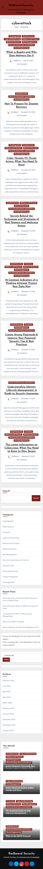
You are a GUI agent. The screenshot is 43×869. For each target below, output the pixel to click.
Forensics (28, 264)
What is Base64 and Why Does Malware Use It (21, 627)
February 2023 (8, 708)
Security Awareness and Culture (21, 45)
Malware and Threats (30, 39)
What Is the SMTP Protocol (13, 622)
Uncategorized (9, 582)
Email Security (28, 36)
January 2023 (8, 714)
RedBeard (17, 61)
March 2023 (7, 703)
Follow (6, 660)
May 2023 (6, 692)
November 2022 (9, 725)
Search (6, 491)
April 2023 (7, 697)
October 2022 (8, 731)
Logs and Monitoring (12, 39)
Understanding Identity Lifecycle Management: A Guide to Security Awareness (21, 390)
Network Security (13, 42)
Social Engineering (22, 48)
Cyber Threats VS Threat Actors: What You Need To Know (21, 161)
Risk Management (29, 42)
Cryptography (14, 36)
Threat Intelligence (10, 577)
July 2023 (7, 686)
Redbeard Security (21, 5)
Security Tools (8, 566)
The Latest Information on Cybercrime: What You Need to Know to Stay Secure (21, 448)
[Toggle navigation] (2, 7)
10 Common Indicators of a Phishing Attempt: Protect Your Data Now (21, 283)
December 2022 (9, 719)
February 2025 (8, 681)
